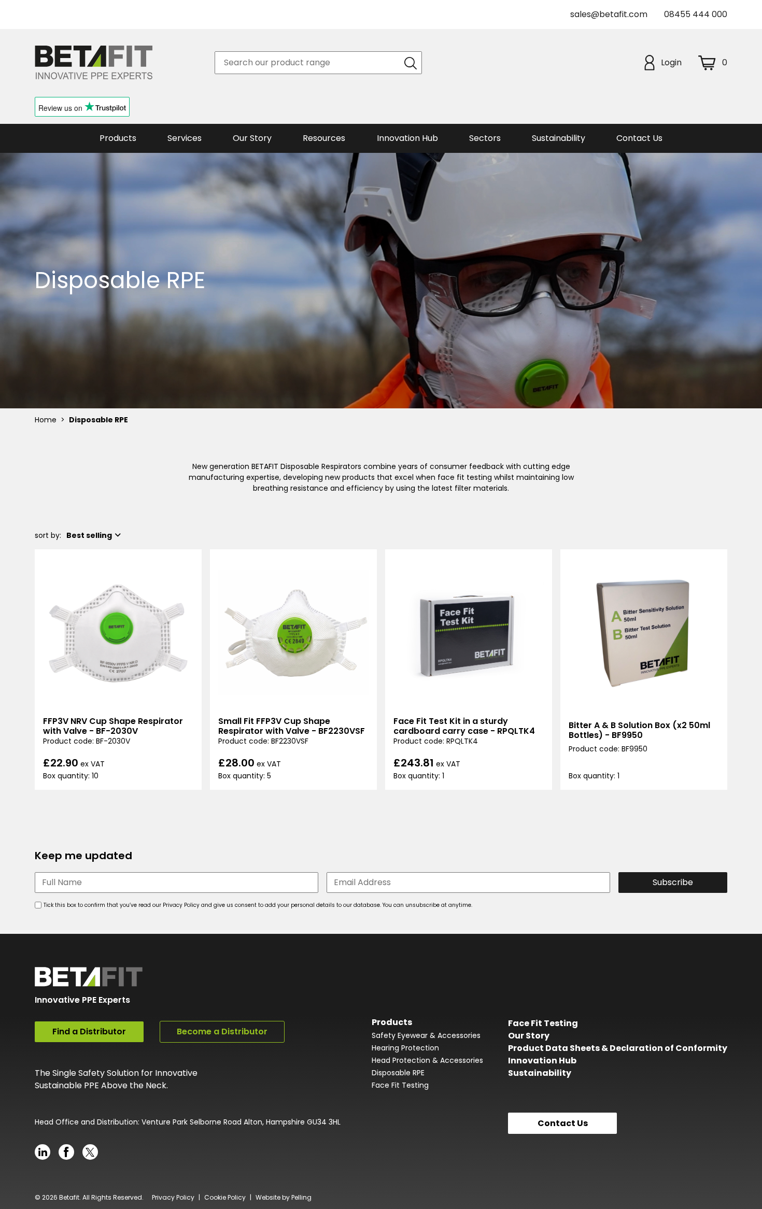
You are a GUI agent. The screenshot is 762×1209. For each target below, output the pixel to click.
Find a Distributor (89, 1031)
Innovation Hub (407, 138)
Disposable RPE (398, 1073)
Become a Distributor (222, 1031)
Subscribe (673, 882)
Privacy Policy (173, 1197)
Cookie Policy (225, 1197)
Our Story (528, 1036)
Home (46, 420)
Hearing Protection (405, 1048)
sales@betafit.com (608, 14)
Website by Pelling (284, 1197)
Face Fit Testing (400, 1085)
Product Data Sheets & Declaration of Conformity (617, 1048)
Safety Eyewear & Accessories (426, 1035)
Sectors (485, 138)
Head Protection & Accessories (427, 1060)
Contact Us (639, 138)
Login (671, 62)
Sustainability (539, 1073)
